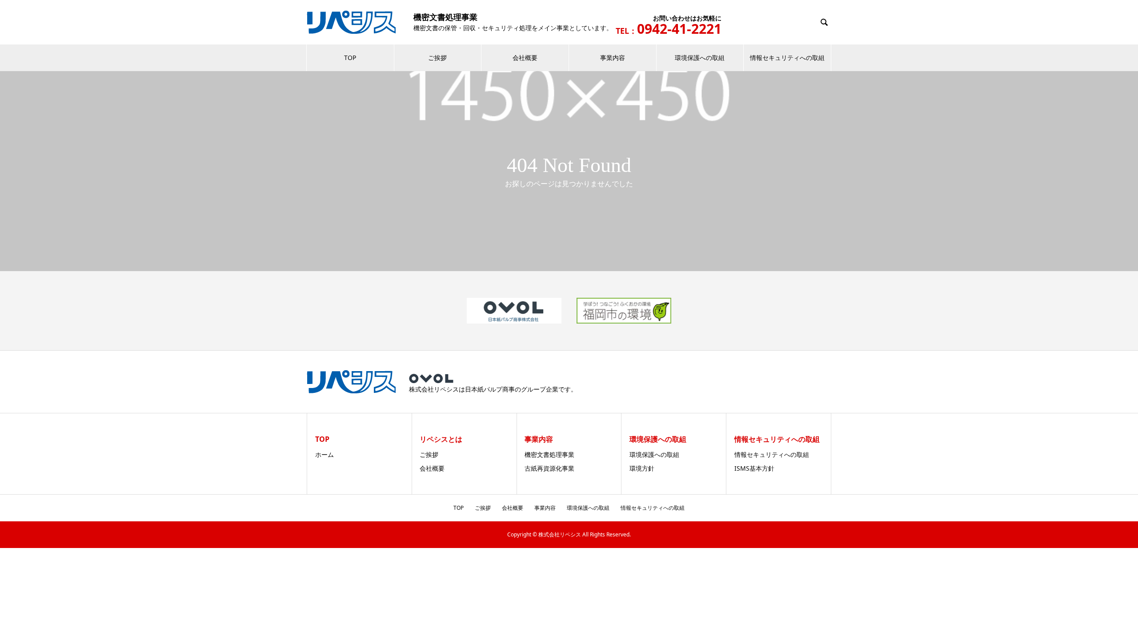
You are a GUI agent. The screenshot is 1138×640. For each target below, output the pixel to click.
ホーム (324, 454)
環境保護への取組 (700, 57)
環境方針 (641, 468)
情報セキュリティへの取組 (787, 57)
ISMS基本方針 (754, 468)
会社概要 (525, 57)
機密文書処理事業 (549, 454)
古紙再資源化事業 (549, 468)
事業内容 (612, 57)
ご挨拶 (437, 57)
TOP (350, 57)
